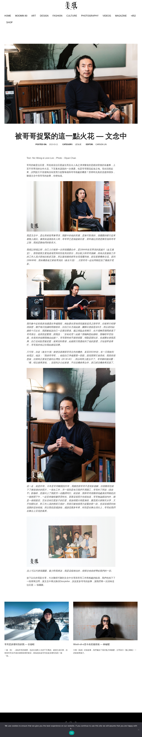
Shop (9, 22)
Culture (71, 16)
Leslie (78, 144)
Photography (90, 16)
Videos (107, 16)
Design (44, 16)
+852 (133, 16)
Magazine (121, 16)
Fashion (57, 16)
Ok (71, 733)
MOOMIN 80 (21, 16)
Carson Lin (101, 144)
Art (33, 16)
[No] (138, 729)
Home (7, 16)
